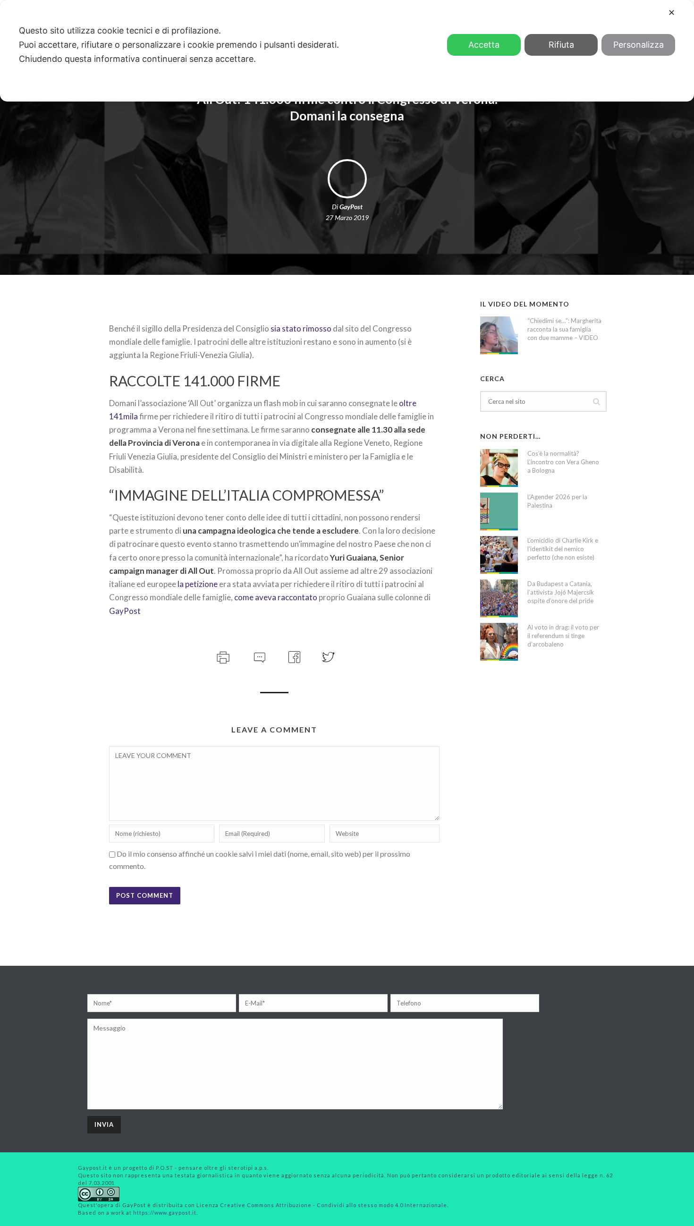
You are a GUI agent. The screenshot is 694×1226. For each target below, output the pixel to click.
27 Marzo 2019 (347, 217)
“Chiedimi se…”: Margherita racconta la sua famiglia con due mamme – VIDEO (564, 329)
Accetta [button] (483, 45)
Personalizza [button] (638, 45)
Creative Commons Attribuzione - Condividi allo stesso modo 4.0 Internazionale (333, 1205)
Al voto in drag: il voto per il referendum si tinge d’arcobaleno (563, 635)
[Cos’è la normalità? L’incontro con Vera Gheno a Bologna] (499, 468)
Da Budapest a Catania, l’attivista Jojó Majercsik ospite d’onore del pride (560, 592)
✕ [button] (671, 12)
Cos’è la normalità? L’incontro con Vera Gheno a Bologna (563, 462)
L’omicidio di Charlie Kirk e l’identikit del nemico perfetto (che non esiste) (562, 548)
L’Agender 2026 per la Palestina (557, 501)
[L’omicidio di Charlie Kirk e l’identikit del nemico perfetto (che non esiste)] (499, 555)
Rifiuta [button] (561, 45)
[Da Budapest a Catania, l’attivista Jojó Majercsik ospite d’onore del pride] (499, 598)
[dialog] (347, 51)
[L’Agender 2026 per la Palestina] (499, 511)
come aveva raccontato (275, 597)
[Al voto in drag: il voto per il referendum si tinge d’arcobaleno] (499, 642)
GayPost (351, 207)
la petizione (198, 584)
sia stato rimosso (302, 328)
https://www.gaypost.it (164, 1212)
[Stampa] (222, 656)
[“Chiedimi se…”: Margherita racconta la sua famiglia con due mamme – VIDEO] (499, 335)
